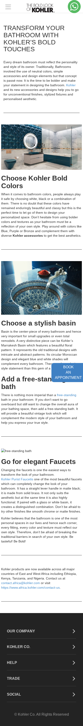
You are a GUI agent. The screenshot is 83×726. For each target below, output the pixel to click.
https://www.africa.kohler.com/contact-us (30, 587)
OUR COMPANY (21, 631)
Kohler (71, 85)
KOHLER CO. (18, 647)
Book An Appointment (68, 372)
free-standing (66, 395)
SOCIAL (14, 694)
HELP (12, 663)
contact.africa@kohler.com (20, 583)
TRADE (13, 678)
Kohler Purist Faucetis (17, 479)
